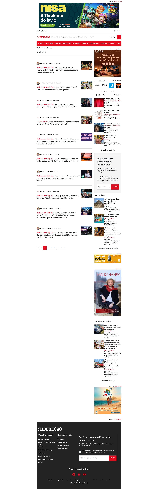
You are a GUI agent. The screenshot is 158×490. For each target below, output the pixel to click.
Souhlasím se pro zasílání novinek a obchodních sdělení (66, 249)
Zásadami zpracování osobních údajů (66, 249)
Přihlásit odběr (65, 255)
